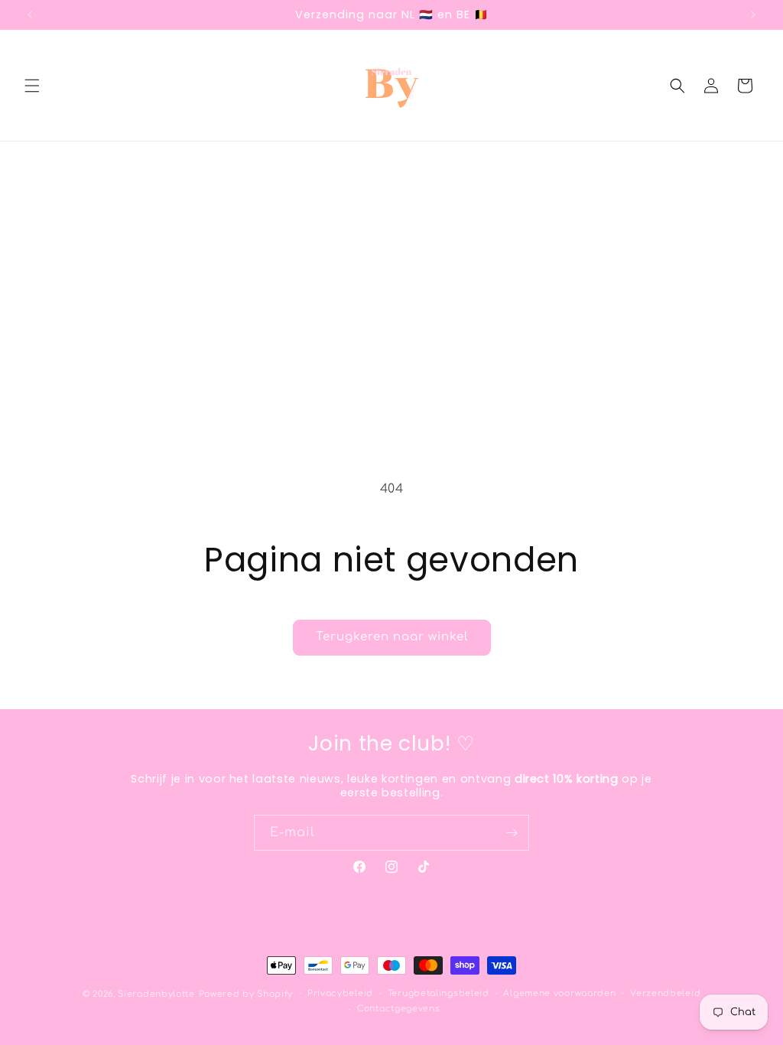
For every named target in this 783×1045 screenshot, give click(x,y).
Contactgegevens (398, 1009)
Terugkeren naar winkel (392, 636)
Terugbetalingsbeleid (438, 993)
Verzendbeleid (665, 993)
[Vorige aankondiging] (30, 14)
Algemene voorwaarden (559, 993)
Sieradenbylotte (156, 994)
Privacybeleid (340, 993)
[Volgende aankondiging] (753, 14)
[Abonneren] (511, 833)
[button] (32, 86)
